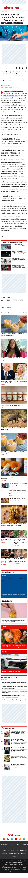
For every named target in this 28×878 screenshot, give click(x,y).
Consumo (15, 300)
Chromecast (20, 303)
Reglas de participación (20, 853)
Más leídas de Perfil (8, 728)
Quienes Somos (14, 850)
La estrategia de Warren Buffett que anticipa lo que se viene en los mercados (14, 682)
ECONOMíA (4, 12)
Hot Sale (24, 93)
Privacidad (4, 853)
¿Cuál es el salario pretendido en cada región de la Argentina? (14, 691)
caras (14, 627)
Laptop (3, 307)
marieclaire (14, 601)
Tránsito (14, 856)
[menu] (2, 8)
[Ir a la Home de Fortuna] (11, 7)
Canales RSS (5, 850)
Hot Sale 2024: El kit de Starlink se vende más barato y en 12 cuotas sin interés (13, 141)
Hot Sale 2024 (4, 303)
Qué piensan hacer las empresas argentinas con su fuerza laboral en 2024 (13, 696)
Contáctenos (23, 850)
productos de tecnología (10, 96)
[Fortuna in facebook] (8, 839)
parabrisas (14, 652)
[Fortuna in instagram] (4, 839)
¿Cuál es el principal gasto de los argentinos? (14, 700)
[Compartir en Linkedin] (23, 68)
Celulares (9, 307)
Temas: (2, 300)
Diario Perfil (4, 844)
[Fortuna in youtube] (16, 839)
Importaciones (12, 303)
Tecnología (8, 300)
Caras (11, 844)
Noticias (18, 844)
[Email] (26, 68)
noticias (14, 576)
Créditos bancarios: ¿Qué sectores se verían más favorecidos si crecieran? (14, 687)
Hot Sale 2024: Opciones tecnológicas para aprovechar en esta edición (14, 198)
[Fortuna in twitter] (12, 839)
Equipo (11, 853)
